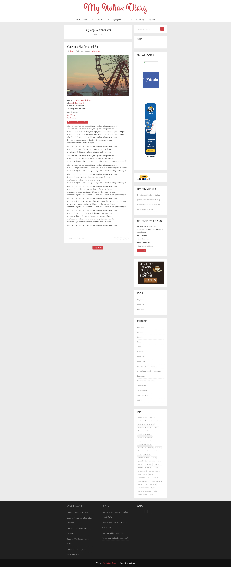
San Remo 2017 (151, 484)
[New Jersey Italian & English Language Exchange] (151, 273)
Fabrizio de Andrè (143, 457)
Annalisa (152, 417)
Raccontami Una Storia (146, 381)
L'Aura (156, 468)
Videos (139, 400)
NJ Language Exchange (117, 19)
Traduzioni (141, 386)
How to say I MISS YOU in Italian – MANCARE (115, 514)
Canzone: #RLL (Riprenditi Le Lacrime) (78, 530)
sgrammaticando (143, 488)
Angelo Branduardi (76, 103)
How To (140, 352)
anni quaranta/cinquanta (146, 424)
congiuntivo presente (145, 444)
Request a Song (137, 19)
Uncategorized (142, 395)
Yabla (151, 494)
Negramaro (141, 478)
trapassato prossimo (144, 491)
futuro (154, 457)
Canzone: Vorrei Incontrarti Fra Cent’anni (79, 520)
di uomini (141, 451)
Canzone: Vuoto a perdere (77, 550)
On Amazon (71, 118)
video (155, 491)
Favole (139, 342)
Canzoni (72, 238)
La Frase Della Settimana (147, 366)
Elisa (139, 454)
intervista (148, 468)
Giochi (139, 347)
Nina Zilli (156, 478)
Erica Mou (147, 454)
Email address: (143, 243)
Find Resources (97, 19)
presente (140, 484)
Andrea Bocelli (142, 417)
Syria (153, 488)
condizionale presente (145, 437)
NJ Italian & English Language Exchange (149, 373)
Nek (149, 478)
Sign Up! (152, 19)
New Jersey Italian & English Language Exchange (148, 207)
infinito (140, 468)
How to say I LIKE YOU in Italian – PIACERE (115, 525)
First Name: (142, 235)
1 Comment (96, 51)
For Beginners (81, 19)
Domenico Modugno (153, 451)
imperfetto (157, 464)
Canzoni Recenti (74, 505)
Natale (151, 474)
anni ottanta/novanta (156, 421)
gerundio (141, 461)
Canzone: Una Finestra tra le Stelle (78, 541)
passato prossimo (143, 481)
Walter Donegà (142, 494)
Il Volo (140, 464)
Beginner (140, 300)
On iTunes (71, 115)
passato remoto (157, 481)
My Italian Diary (109, 563)
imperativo (148, 464)
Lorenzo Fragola (154, 471)
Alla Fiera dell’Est (83, 100)
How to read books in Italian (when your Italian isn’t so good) (150, 197)
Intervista (141, 361)
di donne (158, 447)
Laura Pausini (142, 471)
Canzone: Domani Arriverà (77, 512)
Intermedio (81, 238)
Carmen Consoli (143, 431)
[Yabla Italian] (151, 80)
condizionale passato (144, 434)
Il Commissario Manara (153, 461)
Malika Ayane (142, 474)
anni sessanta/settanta (145, 427)
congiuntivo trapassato (145, 447)
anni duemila (142, 421)
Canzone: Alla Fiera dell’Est (82, 47)
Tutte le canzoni (73, 554)
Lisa (71, 51)
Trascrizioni (142, 391)
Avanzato (140, 309)
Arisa (156, 427)
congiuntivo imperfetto (145, 441)
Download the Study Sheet (78, 122)
